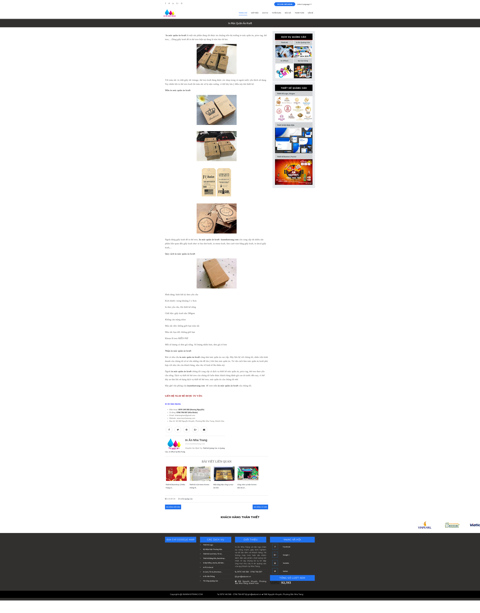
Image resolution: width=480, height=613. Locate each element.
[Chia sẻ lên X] (178, 429)
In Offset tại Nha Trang (177, 452)
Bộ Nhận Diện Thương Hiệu (212, 549)
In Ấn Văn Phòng (209, 576)
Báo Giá (288, 13)
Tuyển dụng (276, 13)
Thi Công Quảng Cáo (210, 581)
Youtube (286, 563)
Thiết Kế (284, 42)
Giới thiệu (254, 13)
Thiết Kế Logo (208, 545)
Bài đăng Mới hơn (173, 507)
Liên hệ (310, 13)
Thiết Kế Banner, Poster (286, 157)
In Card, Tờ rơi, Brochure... (212, 572)
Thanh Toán (299, 13)
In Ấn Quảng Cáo (187, 499)
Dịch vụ (265, 13)
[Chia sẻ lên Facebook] (169, 429)
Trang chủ (243, 13)
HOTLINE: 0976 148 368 (284, 4)
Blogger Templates (210, 594)
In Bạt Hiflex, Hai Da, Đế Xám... (214, 563)
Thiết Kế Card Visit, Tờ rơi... (213, 554)
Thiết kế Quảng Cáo (210, 448)
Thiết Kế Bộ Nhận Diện (285, 125)
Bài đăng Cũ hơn (260, 507)
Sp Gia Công (303, 61)
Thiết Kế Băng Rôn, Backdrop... (214, 558)
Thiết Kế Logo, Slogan (286, 93)
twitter (285, 571)
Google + (286, 555)
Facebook (286, 547)
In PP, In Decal (208, 567)
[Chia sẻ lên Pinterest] (186, 429)
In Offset (284, 61)
